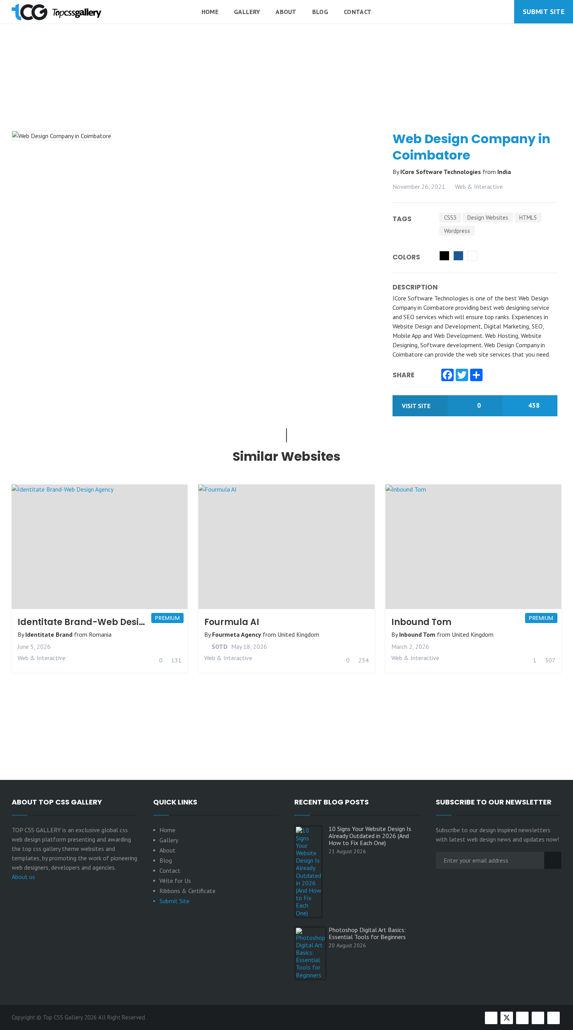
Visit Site (417, 406)
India (504, 172)
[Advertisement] (287, 97)
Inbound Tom (421, 622)
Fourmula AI (231, 622)
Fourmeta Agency (236, 634)
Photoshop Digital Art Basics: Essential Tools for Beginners (367, 933)
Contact (357, 12)
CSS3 (450, 217)
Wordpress (457, 230)
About (286, 12)
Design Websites (487, 217)
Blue (458, 256)
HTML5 (528, 217)
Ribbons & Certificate (187, 891)
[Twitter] (462, 376)
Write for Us (175, 880)
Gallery (247, 12)
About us (23, 877)
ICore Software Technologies (441, 172)
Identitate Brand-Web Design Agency (102, 622)
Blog (320, 12)
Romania (100, 634)
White (472, 256)
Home (210, 12)
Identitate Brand (49, 634)
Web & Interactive (479, 186)
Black (444, 256)
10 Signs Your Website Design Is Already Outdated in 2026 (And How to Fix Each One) (370, 835)
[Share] (476, 376)
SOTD (219, 646)
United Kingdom (298, 634)
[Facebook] (447, 376)
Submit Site (543, 11)
